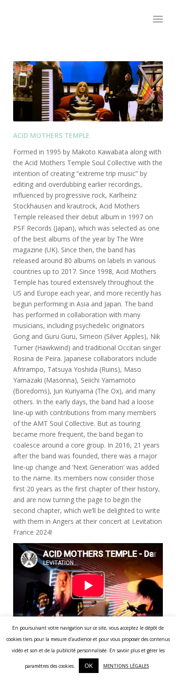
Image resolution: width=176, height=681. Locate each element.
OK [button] (88, 665)
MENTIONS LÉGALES (126, 666)
